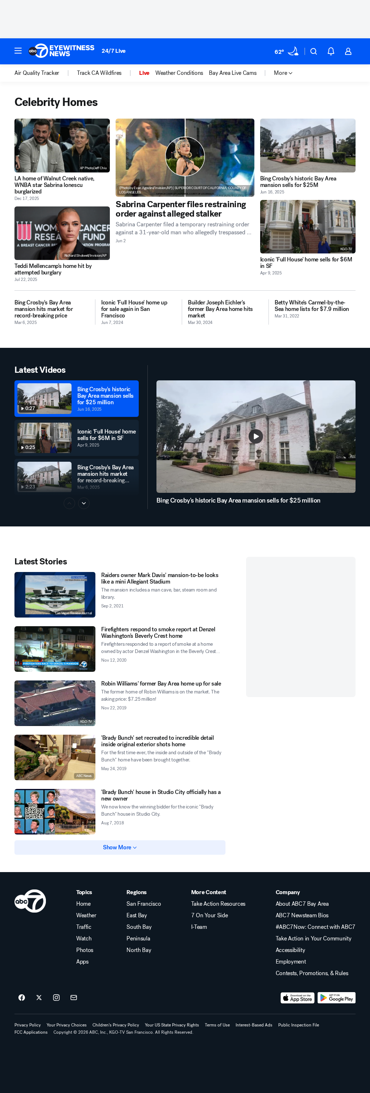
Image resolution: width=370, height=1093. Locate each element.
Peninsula (138, 939)
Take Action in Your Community (314, 939)
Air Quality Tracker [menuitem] (36, 73)
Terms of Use (217, 1025)
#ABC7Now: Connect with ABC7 (316, 927)
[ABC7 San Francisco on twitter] (39, 998)
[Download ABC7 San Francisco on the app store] (297, 998)
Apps (82, 962)
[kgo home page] (30, 901)
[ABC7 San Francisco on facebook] (21, 998)
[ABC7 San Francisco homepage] (61, 51)
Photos (84, 950)
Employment (291, 962)
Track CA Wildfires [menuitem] (99, 73)
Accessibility (290, 950)
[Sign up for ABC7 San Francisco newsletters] (73, 998)
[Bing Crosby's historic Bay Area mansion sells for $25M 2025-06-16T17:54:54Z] (308, 145)
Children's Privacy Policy (115, 1025)
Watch (83, 939)
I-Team (199, 927)
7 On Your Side (209, 915)
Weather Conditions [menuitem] (179, 73)
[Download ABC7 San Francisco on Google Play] (337, 998)
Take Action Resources (218, 904)
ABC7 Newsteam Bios (302, 915)
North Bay (138, 950)
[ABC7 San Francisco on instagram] (56, 998)
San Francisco (143, 904)
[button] (18, 50)
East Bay (136, 915)
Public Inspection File (298, 1025)
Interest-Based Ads (254, 1025)
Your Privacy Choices (67, 1025)
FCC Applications (31, 1032)
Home (83, 904)
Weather (86, 915)
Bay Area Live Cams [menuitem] (232, 73)
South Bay (138, 927)
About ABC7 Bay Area (302, 904)
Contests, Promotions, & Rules (312, 973)
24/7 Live (114, 51)
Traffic (83, 927)
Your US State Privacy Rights (172, 1025)
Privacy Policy (27, 1025)
